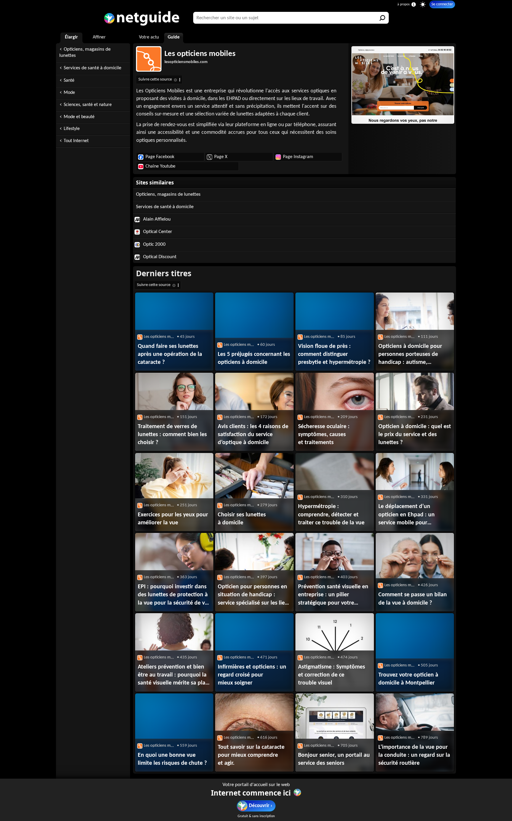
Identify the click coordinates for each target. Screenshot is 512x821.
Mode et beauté (79, 117)
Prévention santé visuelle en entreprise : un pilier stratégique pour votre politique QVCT (333, 595)
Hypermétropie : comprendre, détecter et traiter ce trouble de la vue (331, 515)
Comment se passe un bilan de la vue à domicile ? (412, 599)
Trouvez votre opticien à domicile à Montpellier (408, 679)
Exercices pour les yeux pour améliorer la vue (173, 519)
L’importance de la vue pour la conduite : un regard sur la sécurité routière (414, 755)
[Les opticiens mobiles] (402, 85)
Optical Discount (159, 256)
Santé (69, 80)
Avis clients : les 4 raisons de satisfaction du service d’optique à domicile (253, 435)
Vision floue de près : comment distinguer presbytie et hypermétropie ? (334, 354)
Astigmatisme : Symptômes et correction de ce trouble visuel (331, 675)
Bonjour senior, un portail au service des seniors (334, 759)
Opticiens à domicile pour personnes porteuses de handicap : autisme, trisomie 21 (410, 355)
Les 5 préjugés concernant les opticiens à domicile (254, 358)
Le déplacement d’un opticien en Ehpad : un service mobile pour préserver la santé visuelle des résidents (410, 515)
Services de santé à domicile (92, 67)
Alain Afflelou (156, 219)
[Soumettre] (383, 18)
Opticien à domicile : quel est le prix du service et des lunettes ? (414, 435)
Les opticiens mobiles (200, 54)
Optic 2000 (154, 244)
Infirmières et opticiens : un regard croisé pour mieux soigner (252, 675)
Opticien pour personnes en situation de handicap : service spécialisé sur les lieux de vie (254, 595)
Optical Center (157, 231)
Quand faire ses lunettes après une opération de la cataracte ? (170, 354)
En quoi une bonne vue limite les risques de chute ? (172, 759)
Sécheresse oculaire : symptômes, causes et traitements (324, 435)
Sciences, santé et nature (88, 104)
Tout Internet (76, 141)
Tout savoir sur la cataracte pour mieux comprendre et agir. (251, 755)
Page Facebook (159, 157)
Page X (220, 157)
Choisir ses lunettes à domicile (242, 519)
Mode (69, 92)
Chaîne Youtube (160, 166)
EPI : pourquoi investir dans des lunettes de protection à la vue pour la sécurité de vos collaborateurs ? (174, 595)
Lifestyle (72, 128)
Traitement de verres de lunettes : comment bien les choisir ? (172, 435)
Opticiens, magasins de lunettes (85, 52)
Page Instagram (298, 157)
